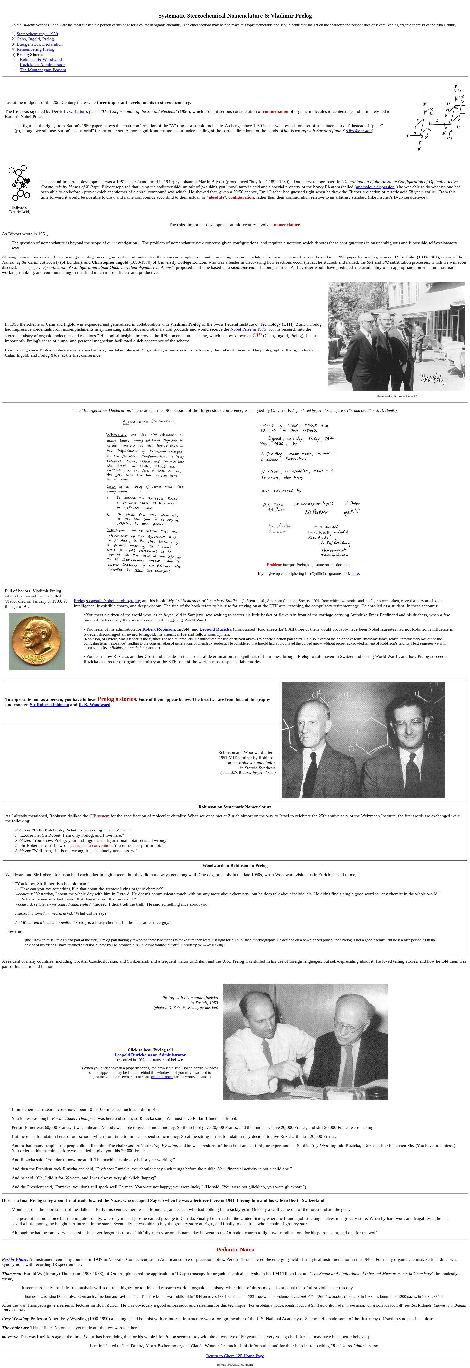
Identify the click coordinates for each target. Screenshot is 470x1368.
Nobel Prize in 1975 (248, 329)
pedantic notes (162, 1077)
